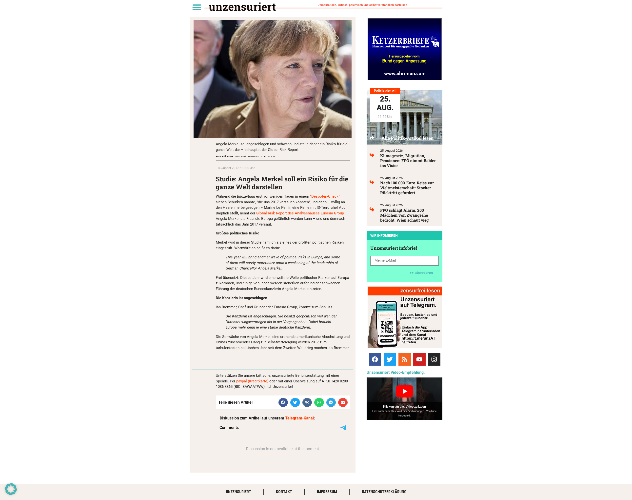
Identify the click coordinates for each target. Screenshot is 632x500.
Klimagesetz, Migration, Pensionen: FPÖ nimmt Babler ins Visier (408, 160)
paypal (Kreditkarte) (252, 381)
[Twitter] (390, 359)
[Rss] (404, 359)
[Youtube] (419, 359)
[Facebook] (375, 359)
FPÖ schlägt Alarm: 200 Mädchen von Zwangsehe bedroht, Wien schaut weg (404, 215)
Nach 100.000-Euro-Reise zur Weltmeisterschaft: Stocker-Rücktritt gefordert (407, 187)
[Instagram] (434, 359)
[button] (197, 7)
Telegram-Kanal (299, 418)
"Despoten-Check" (325, 196)
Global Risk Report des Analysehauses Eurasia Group (300, 213)
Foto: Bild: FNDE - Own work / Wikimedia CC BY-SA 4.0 (245, 156)
